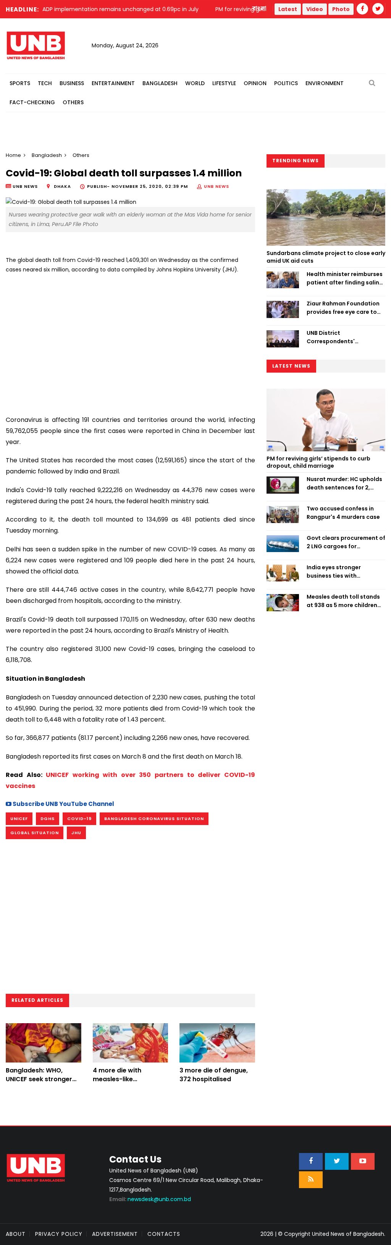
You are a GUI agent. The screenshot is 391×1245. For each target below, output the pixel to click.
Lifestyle (224, 83)
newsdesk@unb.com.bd (150, 1199)
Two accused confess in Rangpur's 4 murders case (343, 513)
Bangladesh (160, 83)
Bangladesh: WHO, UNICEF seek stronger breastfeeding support (42, 1079)
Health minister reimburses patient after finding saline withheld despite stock (345, 278)
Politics (286, 83)
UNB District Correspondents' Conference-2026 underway (332, 337)
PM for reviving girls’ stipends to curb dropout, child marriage (318, 462)
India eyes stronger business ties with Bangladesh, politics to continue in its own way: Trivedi (340, 572)
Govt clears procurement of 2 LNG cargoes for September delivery (346, 542)
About (16, 1234)
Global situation (34, 833)
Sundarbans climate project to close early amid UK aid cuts (326, 257)
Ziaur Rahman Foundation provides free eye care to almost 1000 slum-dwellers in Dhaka (345, 308)
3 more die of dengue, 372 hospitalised (213, 1074)
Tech (45, 83)
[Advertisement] (130, 341)
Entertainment (113, 83)
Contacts (163, 1234)
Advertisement (115, 1234)
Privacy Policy (58, 1234)
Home (13, 155)
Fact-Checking (32, 102)
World (195, 83)
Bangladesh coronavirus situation (154, 818)
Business (72, 83)
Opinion (255, 83)
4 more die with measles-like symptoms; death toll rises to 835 (126, 1083)
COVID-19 (79, 818)
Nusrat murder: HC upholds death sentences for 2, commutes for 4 (344, 483)
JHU (76, 833)
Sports (20, 83)
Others (73, 102)
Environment (324, 83)
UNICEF (19, 818)
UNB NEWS (216, 186)
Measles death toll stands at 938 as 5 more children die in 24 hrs (343, 601)
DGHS (47, 818)
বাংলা (259, 8)
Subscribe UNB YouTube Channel (62, 804)
